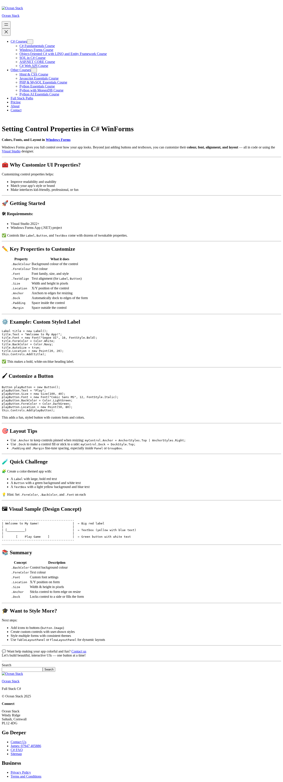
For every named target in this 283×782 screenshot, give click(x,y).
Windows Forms (58, 140)
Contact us (78, 651)
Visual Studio (11, 151)
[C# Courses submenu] (30, 41)
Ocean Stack (10, 15)
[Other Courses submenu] (34, 70)
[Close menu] (6, 32)
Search (6, 665)
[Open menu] (6, 24)
